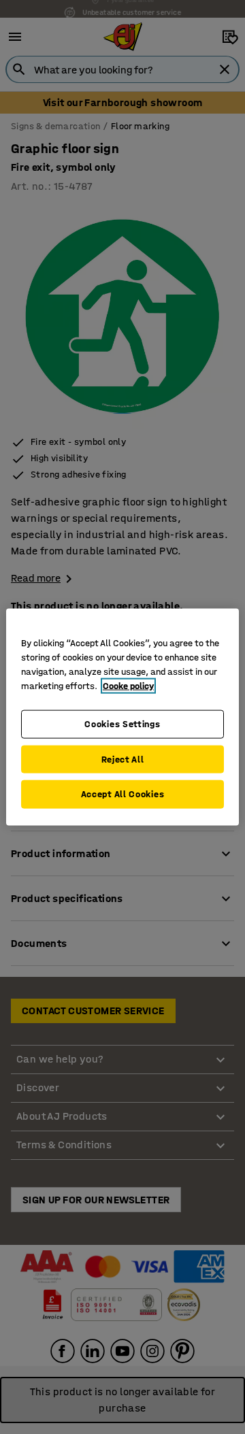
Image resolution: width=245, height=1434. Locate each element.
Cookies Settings (122, 724)
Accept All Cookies (123, 794)
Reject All (122, 759)
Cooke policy (128, 686)
